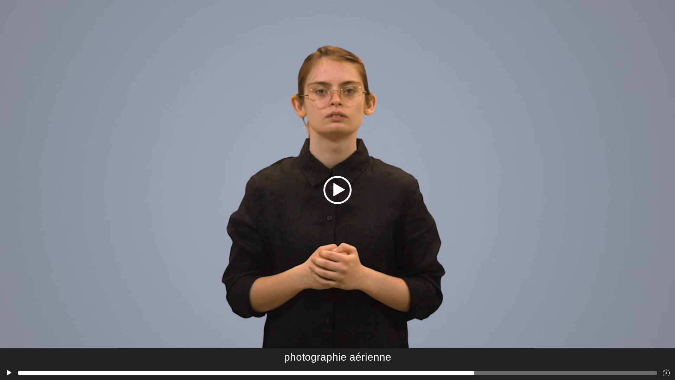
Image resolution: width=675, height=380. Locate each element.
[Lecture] (9, 372)
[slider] (337, 373)
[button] (337, 190)
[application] (337, 190)
